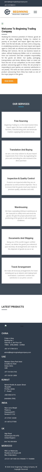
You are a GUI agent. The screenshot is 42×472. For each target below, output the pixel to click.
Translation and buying (21, 150)
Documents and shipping (21, 238)
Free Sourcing (21, 121)
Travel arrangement (21, 267)
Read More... (9, 81)
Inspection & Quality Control (21, 178)
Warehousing (21, 207)
